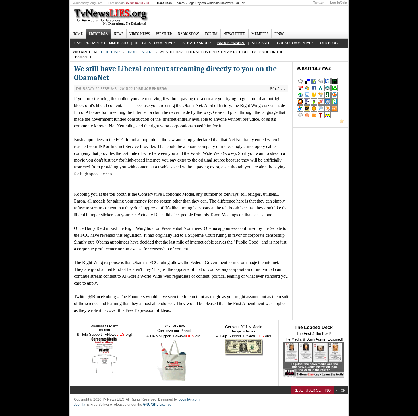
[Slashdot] (320, 90)
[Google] (327, 83)
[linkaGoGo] (327, 117)
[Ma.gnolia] (314, 110)
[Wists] (314, 97)
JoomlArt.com (189, 399)
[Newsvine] (327, 97)
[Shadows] (300, 110)
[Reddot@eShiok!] (300, 90)
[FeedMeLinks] (307, 117)
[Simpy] (320, 97)
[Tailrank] (320, 117)
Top (342, 390)
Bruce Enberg (140, 52)
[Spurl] (307, 97)
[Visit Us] (342, 122)
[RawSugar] (307, 110)
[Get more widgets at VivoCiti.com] (314, 83)
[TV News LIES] (111, 17)
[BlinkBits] (314, 117)
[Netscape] (327, 90)
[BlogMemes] (300, 117)
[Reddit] (300, 83)
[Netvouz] (334, 104)
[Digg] (320, 83)
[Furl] (300, 104)
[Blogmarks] (314, 104)
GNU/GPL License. (157, 405)
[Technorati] (334, 90)
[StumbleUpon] (300, 97)
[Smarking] (327, 104)
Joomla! (80, 405)
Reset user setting (312, 390)
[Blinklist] (334, 97)
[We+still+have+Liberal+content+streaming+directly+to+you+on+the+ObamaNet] (320, 104)
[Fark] (307, 104)
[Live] (307, 90)
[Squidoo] (327, 110)
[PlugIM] (320, 110)
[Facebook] (314, 90)
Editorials (111, 52)
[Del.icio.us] (307, 83)
